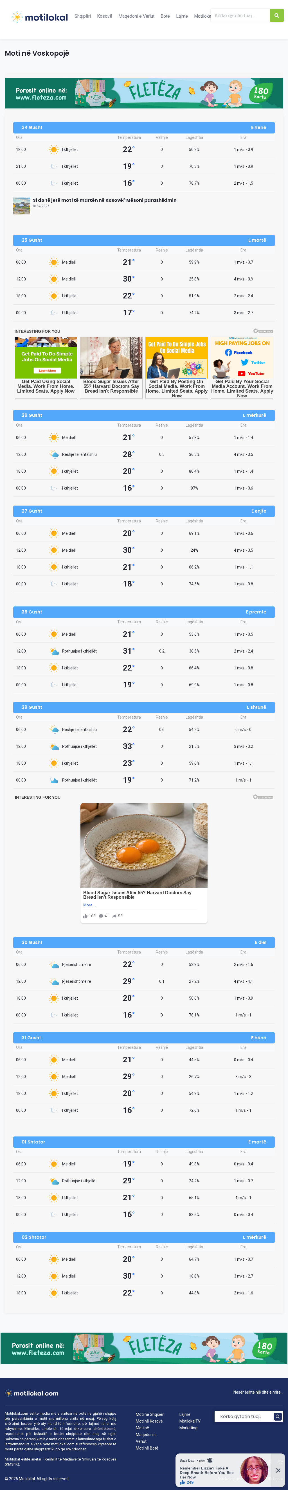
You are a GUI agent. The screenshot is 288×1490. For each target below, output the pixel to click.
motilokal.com (63, 1444)
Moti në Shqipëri (150, 1414)
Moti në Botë (147, 1448)
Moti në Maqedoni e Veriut (146, 1435)
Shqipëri (83, 16)
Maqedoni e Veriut (136, 16)
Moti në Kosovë (149, 1421)
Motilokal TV (207, 16)
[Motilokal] (39, 20)
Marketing (188, 1428)
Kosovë (104, 16)
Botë (165, 16)
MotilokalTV (190, 1421)
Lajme (182, 16)
